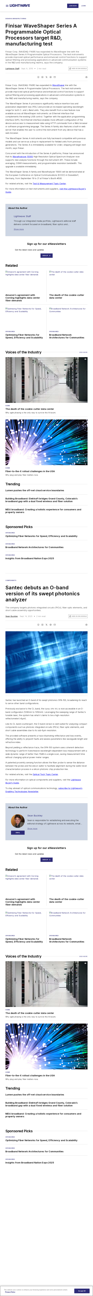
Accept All (82, 1291)
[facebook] (38, 77)
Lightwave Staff (12, 68)
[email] (55, 77)
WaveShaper (58, 85)
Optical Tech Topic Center (45, 774)
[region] (46, 1291)
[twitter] (46, 77)
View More (83, 352)
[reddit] (50, 77)
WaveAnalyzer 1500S (23, 156)
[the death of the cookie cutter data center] (46, 380)
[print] (86, 77)
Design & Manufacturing (15, 18)
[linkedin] (42, 77)
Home (7, 405)
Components (10, 580)
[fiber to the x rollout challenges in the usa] (46, 442)
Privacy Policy (10, 1292)
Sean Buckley (11, 616)
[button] (7, 6)
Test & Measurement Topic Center (49, 183)
